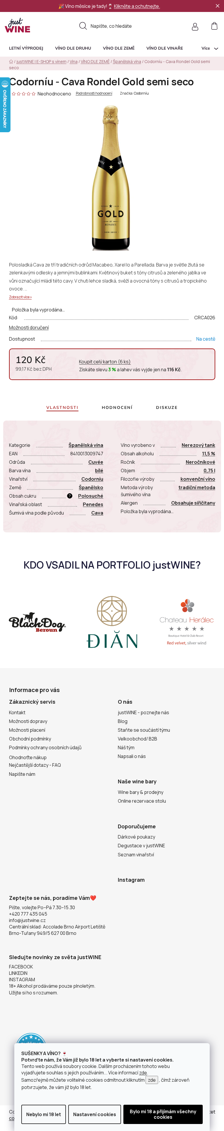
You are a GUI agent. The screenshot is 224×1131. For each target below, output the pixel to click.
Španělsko (91, 487)
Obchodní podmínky (30, 739)
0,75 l (209, 470)
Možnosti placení (27, 730)
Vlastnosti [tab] (62, 407)
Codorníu (141, 93)
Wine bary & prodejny (140, 792)
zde (143, 1072)
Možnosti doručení (29, 327)
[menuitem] (26, 48)
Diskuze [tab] (167, 407)
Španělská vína (86, 445)
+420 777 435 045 (28, 914)
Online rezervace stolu (142, 801)
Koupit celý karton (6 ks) (105, 361)
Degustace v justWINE (141, 845)
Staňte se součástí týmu (144, 730)
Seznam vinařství (136, 854)
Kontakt (17, 712)
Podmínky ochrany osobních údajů (45, 747)
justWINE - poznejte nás (143, 712)
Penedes (93, 504)
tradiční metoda (196, 487)
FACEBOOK (21, 966)
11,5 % (208, 453)
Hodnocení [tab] (117, 407)
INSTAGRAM (22, 979)
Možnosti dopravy (28, 721)
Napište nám (22, 774)
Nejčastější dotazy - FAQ (35, 765)
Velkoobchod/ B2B (137, 739)
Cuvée (95, 462)
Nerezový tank (198, 445)
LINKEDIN (18, 973)
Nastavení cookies (94, 1114)
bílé (99, 470)
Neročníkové (200, 462)
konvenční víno (198, 479)
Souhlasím (163, 1114)
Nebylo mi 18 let (43, 1114)
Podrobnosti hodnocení (94, 93)
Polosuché (90, 496)
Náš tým (126, 747)
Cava (97, 513)
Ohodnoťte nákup (28, 757)
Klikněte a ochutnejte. (137, 6)
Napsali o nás (132, 756)
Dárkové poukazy (136, 837)
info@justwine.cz (27, 920)
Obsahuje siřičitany (193, 503)
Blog (122, 721)
